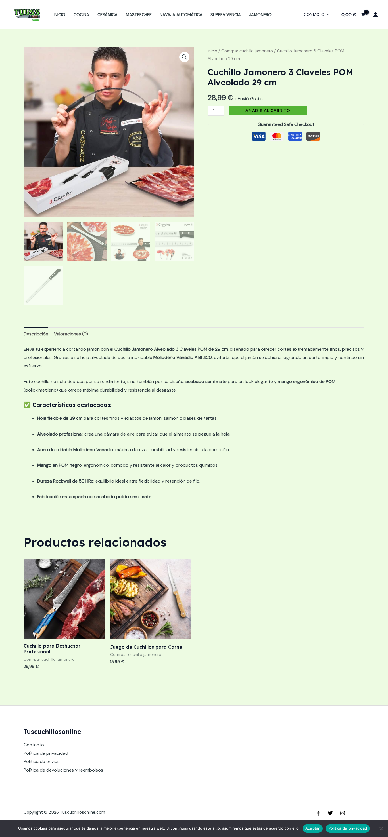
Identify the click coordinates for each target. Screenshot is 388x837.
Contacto (314, 14)
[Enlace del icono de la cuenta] (375, 14)
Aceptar (312, 828)
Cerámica (107, 14)
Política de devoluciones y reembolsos (63, 770)
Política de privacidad (46, 753)
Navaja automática (181, 14)
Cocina (81, 14)
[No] (381, 828)
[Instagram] (342, 813)
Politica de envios (42, 761)
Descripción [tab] (36, 334)
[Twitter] (330, 813)
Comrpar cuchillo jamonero (247, 51)
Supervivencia (225, 14)
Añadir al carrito (267, 110)
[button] (184, 57)
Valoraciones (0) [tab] (71, 334)
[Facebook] (318, 813)
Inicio (59, 14)
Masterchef (138, 14)
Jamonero (260, 14)
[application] (326, 14)
